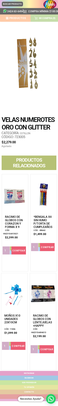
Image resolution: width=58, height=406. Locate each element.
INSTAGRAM (29, 373)
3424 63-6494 (13, 11)
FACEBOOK (29, 378)
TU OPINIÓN (29, 387)
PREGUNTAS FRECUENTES (29, 400)
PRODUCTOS (17, 18)
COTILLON (25, 133)
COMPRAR (18, 250)
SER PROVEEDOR (29, 383)
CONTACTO (29, 392)
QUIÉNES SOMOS (29, 397)
